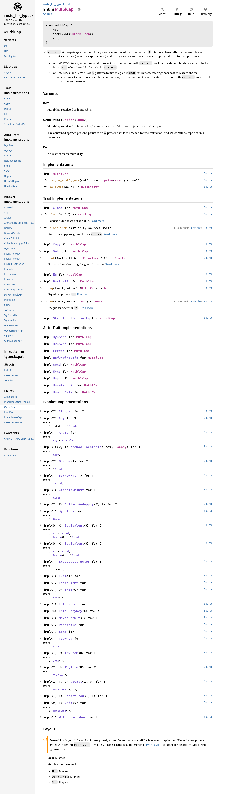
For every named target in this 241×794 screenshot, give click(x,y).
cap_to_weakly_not (64, 180)
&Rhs (82, 301)
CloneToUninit (71, 490)
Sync (57, 371)
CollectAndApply (79, 504)
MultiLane (59, 710)
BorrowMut (67, 475)
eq (51, 288)
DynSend (60, 337)
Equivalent (74, 525)
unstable (195, 228)
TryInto (71, 667)
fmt (52, 258)
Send (57, 364)
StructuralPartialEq (71, 318)
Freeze (59, 351)
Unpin (58, 378)
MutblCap (60, 174)
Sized (72, 426)
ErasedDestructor (74, 561)
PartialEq (61, 281)
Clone (58, 208)
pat (68, 4)
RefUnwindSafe (65, 358)
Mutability (90, 186)
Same (63, 632)
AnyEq (63, 432)
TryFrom (71, 653)
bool (107, 288)
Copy (57, 244)
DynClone (66, 511)
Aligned (65, 411)
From (63, 576)
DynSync (60, 344)
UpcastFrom (60, 689)
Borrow (64, 461)
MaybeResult (69, 618)
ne (51, 301)
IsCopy (121, 447)
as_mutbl (56, 186)
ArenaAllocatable (85, 447)
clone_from (58, 228)
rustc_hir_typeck (53, 4)
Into (68, 590)
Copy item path (79, 9)
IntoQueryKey (70, 611)
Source (47, 14)
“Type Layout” (153, 745)
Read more (97, 221)
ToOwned (65, 638)
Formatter (91, 258)
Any (62, 418)
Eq (55, 274)
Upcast (76, 681)
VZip (68, 703)
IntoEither (68, 604)
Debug (58, 251)
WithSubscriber (72, 717)
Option (75, 34)
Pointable (67, 625)
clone (53, 214)
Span (86, 34)
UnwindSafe (62, 392)
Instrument (68, 583)
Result (120, 258)
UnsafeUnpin (63, 385)
